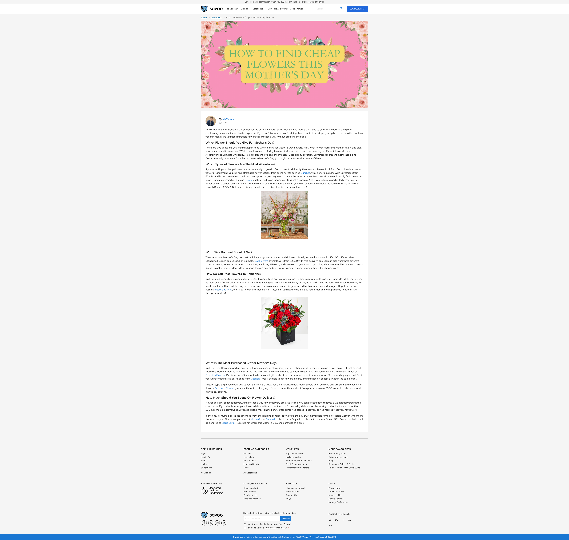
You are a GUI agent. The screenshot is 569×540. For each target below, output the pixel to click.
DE (336, 520)
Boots (204, 460)
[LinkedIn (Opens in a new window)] (223, 522)
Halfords (205, 464)
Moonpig (255, 378)
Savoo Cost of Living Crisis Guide (344, 467)
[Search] (341, 8)
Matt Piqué (228, 119)
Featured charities (252, 498)
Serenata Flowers (224, 388)
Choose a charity (251, 488)
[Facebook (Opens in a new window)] (204, 522)
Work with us (292, 491)
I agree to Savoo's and (267, 527)
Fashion (247, 453)
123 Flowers (261, 260)
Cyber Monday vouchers (297, 467)
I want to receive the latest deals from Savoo (268, 524)
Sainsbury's (206, 467)
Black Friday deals (337, 453)
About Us (292, 483)
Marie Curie (228, 422)
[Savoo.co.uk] (212, 8)
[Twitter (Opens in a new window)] (210, 522)
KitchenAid (257, 419)
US (330, 520)
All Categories (250, 472)
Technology (248, 457)
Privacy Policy (335, 488)
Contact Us (291, 495)
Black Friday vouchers (296, 464)
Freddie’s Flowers (215, 375)
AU (349, 520)
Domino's (205, 457)
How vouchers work (295, 488)
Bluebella (271, 419)
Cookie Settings (336, 498)
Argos (204, 453)
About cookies (335, 495)
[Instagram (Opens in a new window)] (217, 522)
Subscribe (286, 518)
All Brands (206, 472)
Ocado (248, 179)
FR (343, 520)
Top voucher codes (295, 453)
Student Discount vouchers (299, 460)
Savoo (204, 17)
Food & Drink (249, 460)
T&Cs (284, 527)
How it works (249, 491)
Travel (246, 467)
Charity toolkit (250, 495)
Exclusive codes (293, 457)
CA (330, 525)
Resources (216, 17)
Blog (331, 460)
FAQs (288, 498)
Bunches (305, 172)
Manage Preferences (338, 502)
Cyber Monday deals (338, 457)
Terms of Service (316, 1)
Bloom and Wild (223, 289)
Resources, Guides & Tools (341, 464)
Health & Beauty (251, 464)
